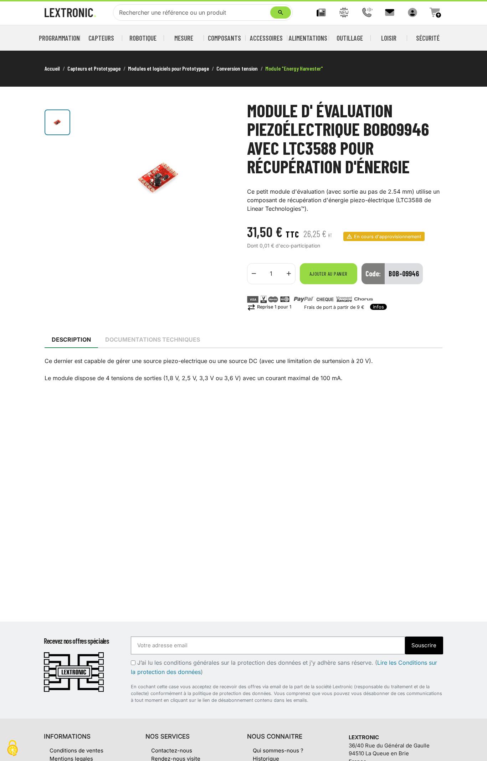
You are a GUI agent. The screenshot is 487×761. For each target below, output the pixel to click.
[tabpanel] (243, 369)
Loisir (388, 38)
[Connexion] (412, 12)
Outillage (350, 38)
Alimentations (308, 38)
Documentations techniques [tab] (152, 339)
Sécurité (428, 38)
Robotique (143, 38)
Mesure (183, 38)
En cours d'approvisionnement (387, 236)
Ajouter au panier (328, 274)
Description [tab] (71, 339)
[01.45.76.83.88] (367, 12)
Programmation (59, 38)
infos (378, 307)
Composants (224, 38)
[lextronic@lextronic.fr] (390, 12)
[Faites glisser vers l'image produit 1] (57, 122)
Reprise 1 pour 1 (269, 307)
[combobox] (193, 12)
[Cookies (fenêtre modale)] (12, 748)
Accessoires (266, 38)
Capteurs (101, 38)
